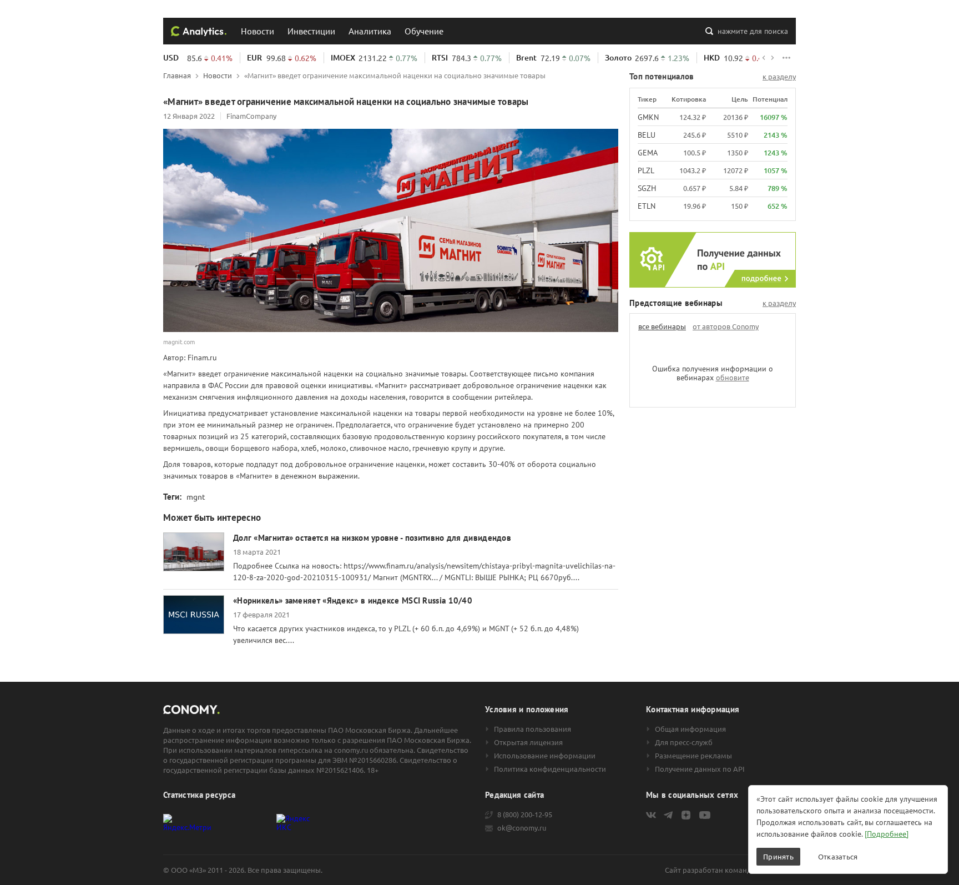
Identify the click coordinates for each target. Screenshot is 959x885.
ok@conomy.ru (521, 828)
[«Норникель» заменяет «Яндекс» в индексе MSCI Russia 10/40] (193, 614)
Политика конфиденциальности (550, 769)
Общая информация (690, 729)
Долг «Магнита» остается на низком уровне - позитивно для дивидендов (372, 537)
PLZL (646, 170)
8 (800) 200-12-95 (524, 814)
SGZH (647, 188)
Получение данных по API (700, 769)
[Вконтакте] (651, 815)
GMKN (648, 117)
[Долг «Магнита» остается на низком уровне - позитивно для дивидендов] (193, 551)
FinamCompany (251, 115)
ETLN (646, 206)
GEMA (648, 153)
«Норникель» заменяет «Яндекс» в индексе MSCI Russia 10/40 (352, 600)
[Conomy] (198, 31)
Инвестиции (311, 31)
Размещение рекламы (693, 756)
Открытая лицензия (528, 742)
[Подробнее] (886, 834)
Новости (257, 31)
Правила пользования (532, 729)
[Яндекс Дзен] (686, 815)
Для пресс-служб (684, 742)
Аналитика (370, 31)
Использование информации (544, 756)
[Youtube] (704, 815)
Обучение (424, 31)
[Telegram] (668, 815)
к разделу (779, 77)
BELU (646, 135)
